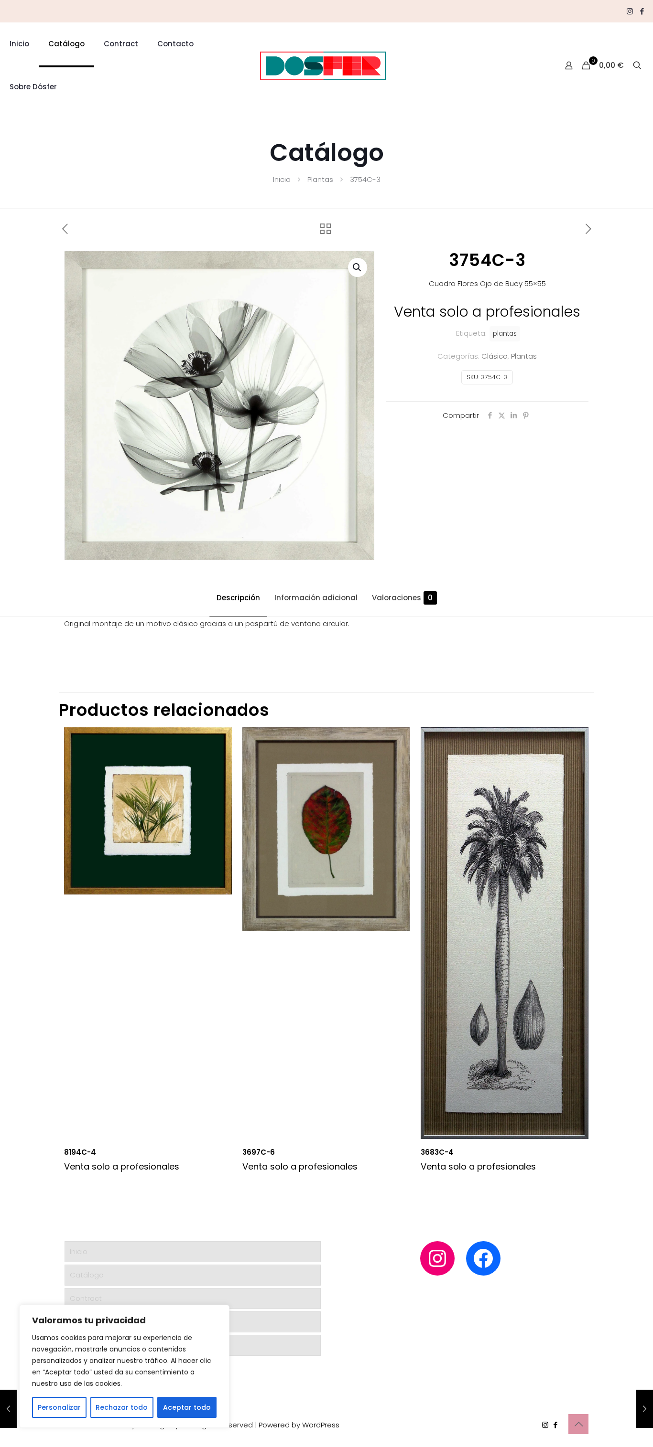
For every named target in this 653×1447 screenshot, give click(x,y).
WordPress (320, 1425)
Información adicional (316, 598)
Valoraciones (402, 598)
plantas (505, 333)
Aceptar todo (187, 1407)
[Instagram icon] (629, 11)
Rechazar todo (122, 1407)
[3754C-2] (8, 1409)
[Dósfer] (322, 65)
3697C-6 (258, 1152)
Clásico (494, 356)
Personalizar (59, 1407)
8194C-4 (80, 1152)
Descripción (238, 598)
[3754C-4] (644, 1409)
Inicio (282, 179)
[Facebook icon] (641, 11)
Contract (86, 1298)
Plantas (320, 179)
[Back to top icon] (578, 1424)
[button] (357, 267)
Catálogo (87, 1275)
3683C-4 (437, 1152)
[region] (124, 1366)
